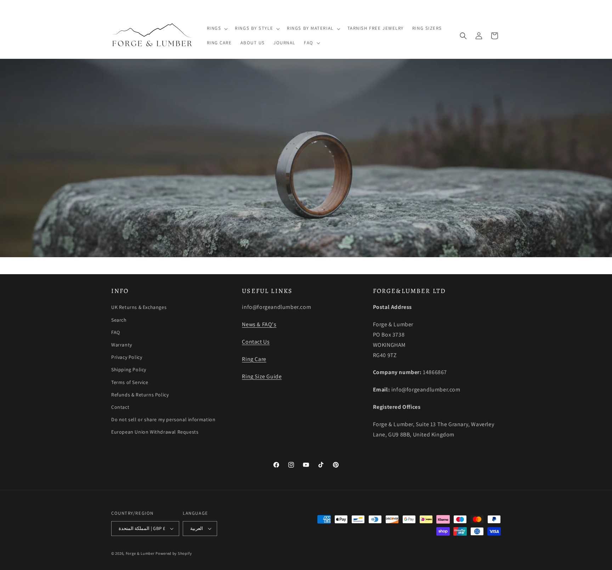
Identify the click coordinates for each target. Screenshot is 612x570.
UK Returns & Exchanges (138, 307)
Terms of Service (129, 382)
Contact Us (256, 341)
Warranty (121, 345)
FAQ (115, 332)
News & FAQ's (259, 324)
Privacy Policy (126, 357)
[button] (217, 28)
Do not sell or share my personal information (163, 419)
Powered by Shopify (173, 553)
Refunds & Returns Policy (140, 394)
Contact (120, 407)
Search (119, 320)
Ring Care (254, 359)
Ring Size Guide (262, 376)
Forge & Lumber (140, 553)
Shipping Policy (128, 369)
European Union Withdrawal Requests (154, 432)
